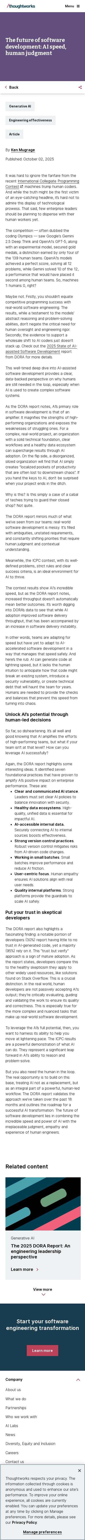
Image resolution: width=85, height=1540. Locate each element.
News (10, 1434)
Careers (12, 1452)
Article (14, 134)
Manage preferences (42, 1532)
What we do (15, 1399)
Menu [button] (69, 6)
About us (13, 1389)
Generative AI (20, 106)
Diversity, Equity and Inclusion (30, 1443)
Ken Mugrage (23, 150)
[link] (42, 1350)
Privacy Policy (24, 1522)
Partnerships (15, 1408)
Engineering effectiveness (30, 120)
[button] (42, 1291)
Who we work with (21, 1416)
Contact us (14, 1461)
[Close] (80, 1471)
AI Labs (11, 1425)
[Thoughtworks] (20, 6)
